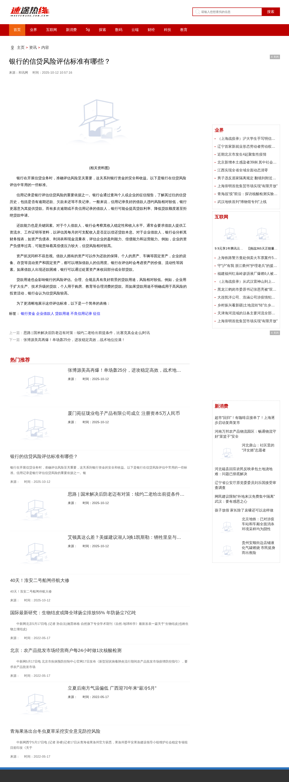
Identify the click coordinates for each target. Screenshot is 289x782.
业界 (33, 30)
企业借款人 (45, 313)
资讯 (33, 47)
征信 (96, 313)
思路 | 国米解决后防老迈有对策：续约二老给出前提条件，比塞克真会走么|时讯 (86, 333)
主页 (21, 47)
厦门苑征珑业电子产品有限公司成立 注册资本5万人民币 (124, 413)
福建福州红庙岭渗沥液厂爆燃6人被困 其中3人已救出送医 (247, 273)
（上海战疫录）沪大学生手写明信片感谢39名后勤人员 (247, 138)
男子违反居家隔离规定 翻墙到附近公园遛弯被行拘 (247, 178)
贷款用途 (62, 313)
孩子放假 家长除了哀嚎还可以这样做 (244, 510)
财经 (151, 30)
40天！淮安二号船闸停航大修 (39, 580)
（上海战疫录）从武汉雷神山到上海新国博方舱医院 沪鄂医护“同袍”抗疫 (247, 281)
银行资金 (28, 313)
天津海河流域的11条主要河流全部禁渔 (247, 313)
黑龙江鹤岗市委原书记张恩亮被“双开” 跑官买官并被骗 (247, 289)
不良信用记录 (81, 313)
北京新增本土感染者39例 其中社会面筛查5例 (247, 162)
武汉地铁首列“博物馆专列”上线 (242, 202)
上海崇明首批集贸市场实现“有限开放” (247, 186)
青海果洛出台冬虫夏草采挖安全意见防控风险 (55, 731)
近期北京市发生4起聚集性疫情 (241, 154)
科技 (167, 30)
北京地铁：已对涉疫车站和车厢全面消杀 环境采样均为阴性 (258, 524)
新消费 (71, 30)
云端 (135, 30)
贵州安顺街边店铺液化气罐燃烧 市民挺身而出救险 (258, 548)
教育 (183, 30)
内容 (45, 47)
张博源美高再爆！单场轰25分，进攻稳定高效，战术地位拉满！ (74, 340)
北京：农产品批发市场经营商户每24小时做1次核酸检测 (65, 650)
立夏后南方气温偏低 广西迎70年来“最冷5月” (112, 688)
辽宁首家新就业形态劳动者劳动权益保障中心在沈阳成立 (247, 146)
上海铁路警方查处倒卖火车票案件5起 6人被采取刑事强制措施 (247, 258)
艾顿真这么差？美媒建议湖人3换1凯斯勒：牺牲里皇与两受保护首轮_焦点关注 (146, 537)
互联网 (51, 30)
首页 (17, 30)
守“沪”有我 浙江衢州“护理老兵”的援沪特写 (247, 266)
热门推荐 (20, 360)
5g (88, 29)
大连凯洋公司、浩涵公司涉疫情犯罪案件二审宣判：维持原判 (247, 297)
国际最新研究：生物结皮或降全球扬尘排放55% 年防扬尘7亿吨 (73, 612)
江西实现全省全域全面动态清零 (242, 170)
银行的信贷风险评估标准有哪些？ (44, 456)
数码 (118, 30)
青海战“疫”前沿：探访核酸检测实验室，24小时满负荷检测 (247, 194)
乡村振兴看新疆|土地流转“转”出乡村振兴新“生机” (247, 305)
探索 (102, 30)
